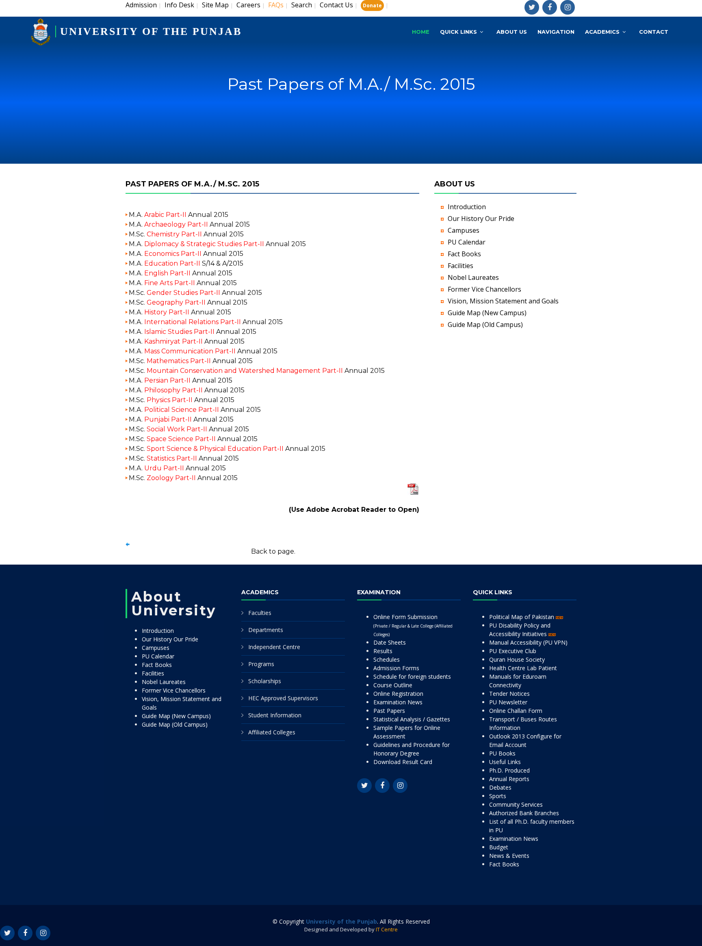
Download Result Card (402, 762)
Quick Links (458, 31)
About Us (511, 31)
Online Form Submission (413, 625)
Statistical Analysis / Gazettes (411, 719)
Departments (265, 630)
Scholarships (264, 681)
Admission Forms (396, 668)
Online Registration (398, 693)
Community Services (516, 804)
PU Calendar (466, 242)
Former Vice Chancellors (484, 289)
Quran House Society (517, 659)
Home (420, 31)
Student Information (274, 715)
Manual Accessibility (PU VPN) (528, 642)
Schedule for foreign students (412, 676)
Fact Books (464, 253)
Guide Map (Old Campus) (485, 324)
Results (382, 651)
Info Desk (179, 4)
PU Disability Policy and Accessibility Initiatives (519, 629)
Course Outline (392, 685)
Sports (497, 796)
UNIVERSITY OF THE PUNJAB (151, 31)
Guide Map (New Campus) (487, 312)
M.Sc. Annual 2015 (186, 234)
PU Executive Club (512, 651)
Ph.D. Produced (509, 770)
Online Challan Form (515, 710)
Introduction (467, 206)
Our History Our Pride (481, 218)
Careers (248, 4)
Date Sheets (389, 642)
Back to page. (273, 551)
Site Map (215, 4)
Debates (500, 787)
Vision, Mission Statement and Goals (503, 301)
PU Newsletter (508, 702)
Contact (653, 31)
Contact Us (336, 4)
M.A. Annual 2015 (178, 215)
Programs (261, 664)
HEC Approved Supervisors (283, 698)
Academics (602, 31)
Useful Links (505, 762)
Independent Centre (274, 647)
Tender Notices (509, 693)
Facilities (460, 265)
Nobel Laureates (473, 277)
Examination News (397, 702)
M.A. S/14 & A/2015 (186, 263)
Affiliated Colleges (271, 732)
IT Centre (387, 929)
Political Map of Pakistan (522, 617)
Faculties (259, 613)
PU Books (502, 753)
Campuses (463, 230)
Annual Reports (509, 779)
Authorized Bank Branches (524, 813)
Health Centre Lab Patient (523, 668)
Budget (498, 847)
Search (301, 4)
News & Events (509, 855)
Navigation (555, 31)
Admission (141, 4)
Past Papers (389, 710)
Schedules (386, 659)
